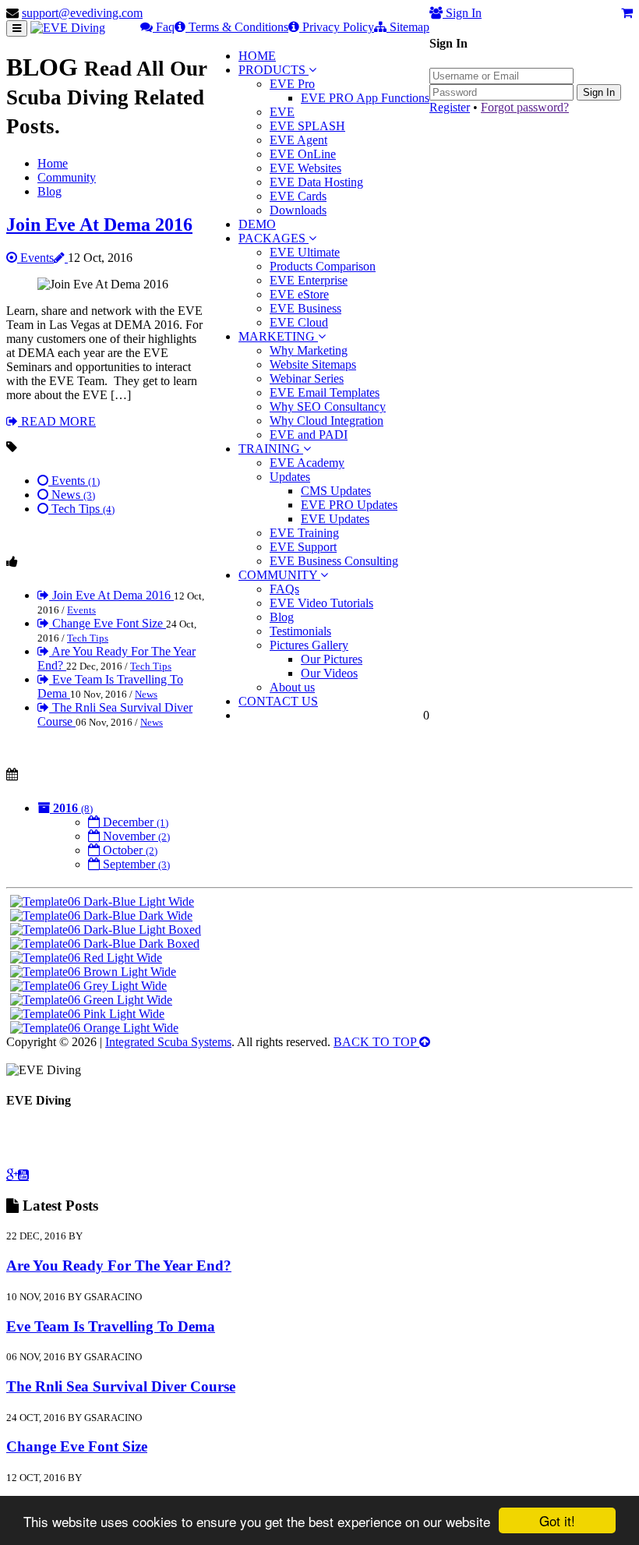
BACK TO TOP (376, 1041)
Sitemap (408, 27)
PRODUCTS (273, 69)
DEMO (257, 224)
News (71, 494)
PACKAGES (273, 238)
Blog (49, 191)
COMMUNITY (279, 575)
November (135, 836)
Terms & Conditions (236, 27)
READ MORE (57, 421)
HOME (257, 55)
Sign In (599, 92)
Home (52, 163)
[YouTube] (23, 1174)
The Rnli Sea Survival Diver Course (120, 1386)
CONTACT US (278, 701)
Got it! (557, 1520)
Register (449, 107)
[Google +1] (12, 1174)
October (128, 850)
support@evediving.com (82, 12)
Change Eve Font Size (107, 623)
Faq (164, 27)
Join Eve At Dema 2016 (99, 224)
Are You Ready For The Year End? (118, 1265)
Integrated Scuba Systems (168, 1041)
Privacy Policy (336, 27)
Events (35, 257)
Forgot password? (525, 107)
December (134, 822)
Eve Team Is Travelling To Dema (110, 1326)
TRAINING (270, 448)
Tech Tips (81, 508)
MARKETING (278, 336)
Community (66, 177)
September (135, 864)
